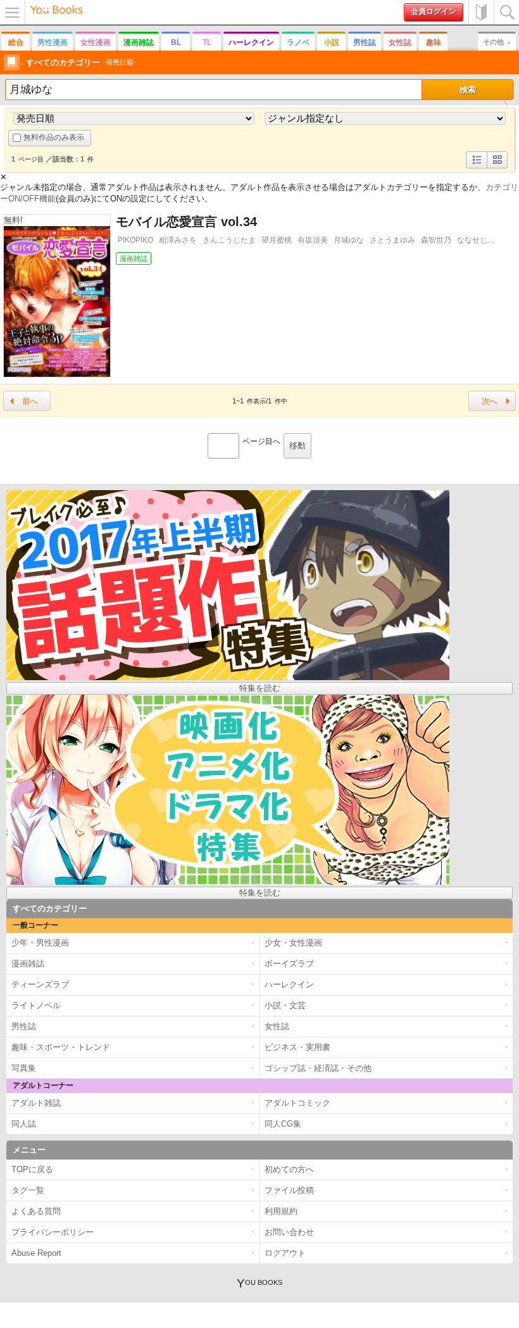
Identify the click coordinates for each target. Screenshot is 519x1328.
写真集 (23, 1068)
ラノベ (298, 42)
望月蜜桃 (276, 240)
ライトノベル (36, 1005)
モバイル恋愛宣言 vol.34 (186, 222)
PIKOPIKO (135, 240)
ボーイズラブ (289, 963)
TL (207, 42)
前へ (29, 400)
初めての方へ (481, 12)
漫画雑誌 (138, 42)
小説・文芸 (285, 1005)
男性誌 (364, 42)
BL (176, 42)
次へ (489, 400)
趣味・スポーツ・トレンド (60, 1047)
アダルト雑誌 (36, 1103)
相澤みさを (178, 240)
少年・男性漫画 (40, 942)
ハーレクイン (251, 42)
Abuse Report (36, 1253)
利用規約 (281, 1211)
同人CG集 (283, 1124)
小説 (331, 42)
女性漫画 (95, 42)
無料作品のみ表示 (53, 137)
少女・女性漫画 (293, 942)
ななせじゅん (480, 240)
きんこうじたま (229, 240)
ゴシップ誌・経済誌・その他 (318, 1068)
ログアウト (285, 1253)
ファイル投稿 (289, 1190)
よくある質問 (36, 1211)
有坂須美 (312, 240)
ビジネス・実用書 (297, 1047)
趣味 (433, 42)
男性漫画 (52, 42)
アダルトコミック (297, 1103)
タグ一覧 (27, 1190)
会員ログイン (433, 11)
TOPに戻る (32, 1169)
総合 (15, 42)
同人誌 (23, 1124)
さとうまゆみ (392, 240)
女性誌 (400, 42)
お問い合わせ (289, 1232)
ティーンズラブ (40, 984)
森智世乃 (436, 240)
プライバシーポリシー (52, 1232)
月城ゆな (349, 240)
